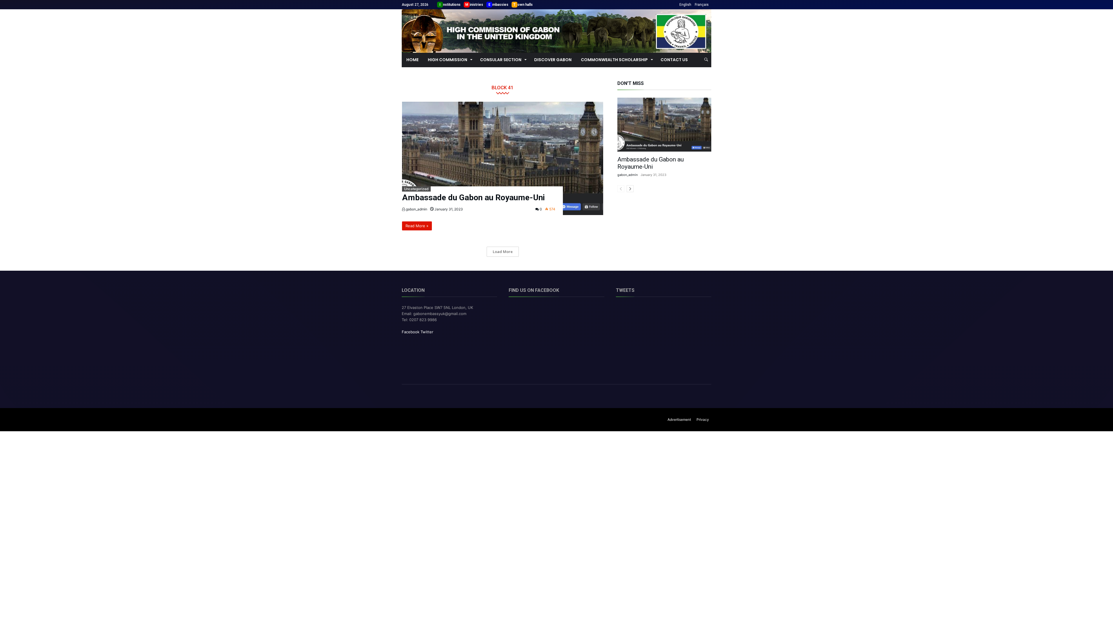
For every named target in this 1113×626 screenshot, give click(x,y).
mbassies (500, 5)
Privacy (702, 419)
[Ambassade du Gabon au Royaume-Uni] (502, 158)
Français (702, 5)
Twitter (427, 332)
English (685, 5)
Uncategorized (416, 189)
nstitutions (452, 5)
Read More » (416, 225)
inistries (476, 5)
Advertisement (679, 419)
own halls (525, 5)
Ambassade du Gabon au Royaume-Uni (473, 197)
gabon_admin (416, 209)
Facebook (410, 332)
